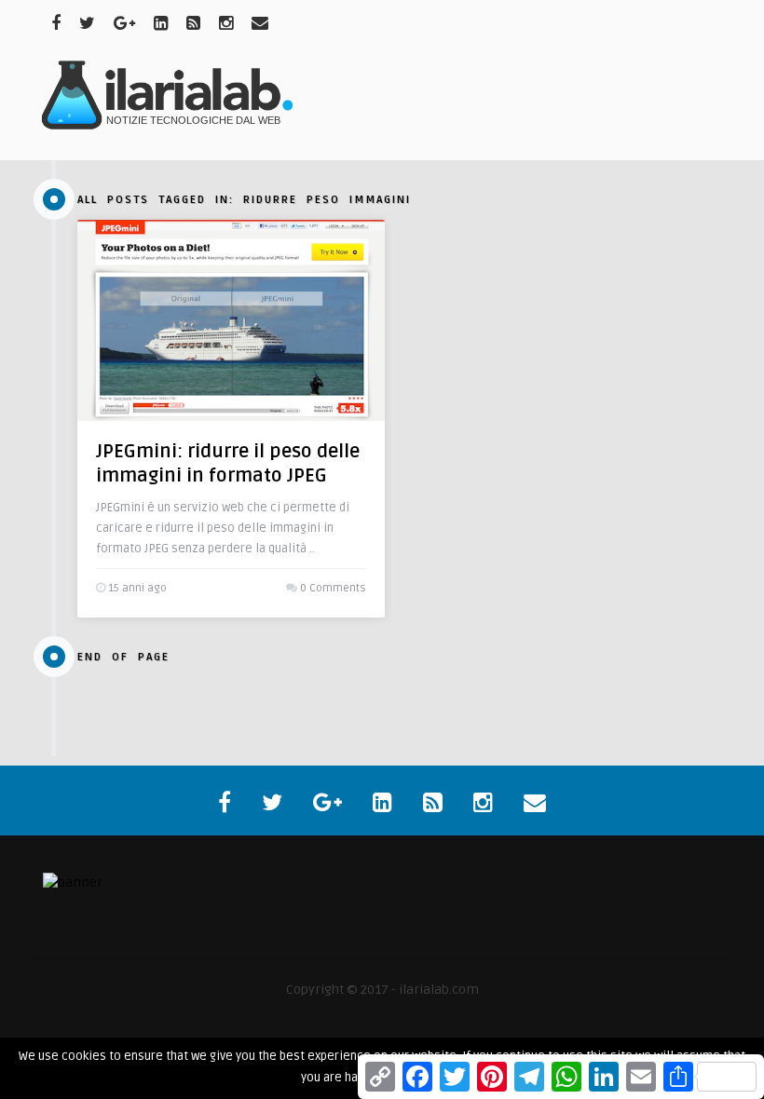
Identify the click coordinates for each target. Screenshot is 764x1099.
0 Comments (333, 588)
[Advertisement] (381, 103)
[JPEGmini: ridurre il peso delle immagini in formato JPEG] (231, 320)
